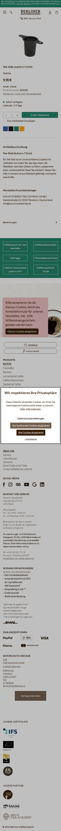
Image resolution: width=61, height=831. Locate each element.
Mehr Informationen (30, 409)
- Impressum (30, 439)
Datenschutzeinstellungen (30, 418)
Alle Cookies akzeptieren (30, 432)
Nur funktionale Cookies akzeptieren (30, 425)
